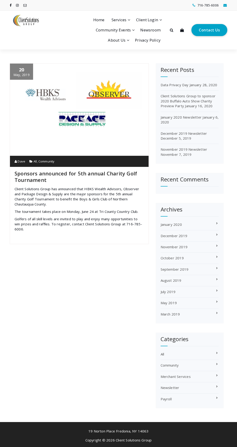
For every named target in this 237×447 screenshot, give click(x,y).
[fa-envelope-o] (25, 5)
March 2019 (170, 314)
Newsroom (150, 30)
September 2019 (175, 269)
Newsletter (170, 387)
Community (46, 161)
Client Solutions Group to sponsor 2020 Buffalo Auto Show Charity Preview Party (188, 101)
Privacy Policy (148, 40)
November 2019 (174, 247)
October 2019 (172, 258)
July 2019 (168, 291)
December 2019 (174, 235)
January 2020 (171, 224)
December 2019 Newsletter (184, 133)
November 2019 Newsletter (184, 149)
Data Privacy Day (175, 85)
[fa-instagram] (17, 5)
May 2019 (169, 302)
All (35, 161)
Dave (21, 161)
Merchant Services (176, 376)
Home (99, 19)
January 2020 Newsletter (181, 117)
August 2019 (171, 280)
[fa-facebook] (11, 5)
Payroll (166, 399)
